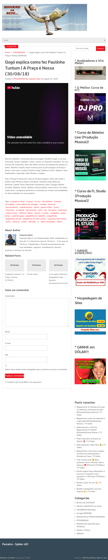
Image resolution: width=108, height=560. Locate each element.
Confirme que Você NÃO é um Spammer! (24, 382)
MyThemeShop (89, 558)
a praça (29, 201)
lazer (40, 210)
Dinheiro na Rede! (7, 558)
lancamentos (31, 210)
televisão (32, 222)
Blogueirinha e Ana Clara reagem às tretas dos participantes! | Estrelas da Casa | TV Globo (90, 453)
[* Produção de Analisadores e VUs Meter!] (90, 79)
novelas (45, 213)
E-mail (7, 343)
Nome (7, 332)
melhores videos (26, 213)
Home (7, 52)
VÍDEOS (80, 534)
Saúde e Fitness (83, 530)
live (45, 210)
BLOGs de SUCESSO (86, 503)
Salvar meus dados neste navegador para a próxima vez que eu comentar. (36, 369)
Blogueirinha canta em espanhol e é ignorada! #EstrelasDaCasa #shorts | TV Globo (91, 421)
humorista (10, 210)
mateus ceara (11, 213)
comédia (42, 204)
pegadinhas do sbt (13, 219)
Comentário (10, 296)
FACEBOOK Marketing (86, 510)
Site (6, 355)
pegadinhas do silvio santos (34, 219)
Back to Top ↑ (102, 558)
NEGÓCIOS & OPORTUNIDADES (91, 517)
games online (46, 207)
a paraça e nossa (17, 201)
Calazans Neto (34, 79)
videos (59, 222)
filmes (36, 207)
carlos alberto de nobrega (27, 204)
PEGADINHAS (19, 52)
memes (37, 213)
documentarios (12, 207)
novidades (54, 213)
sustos (24, 222)
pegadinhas (52, 216)
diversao (51, 204)
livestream (62, 210)
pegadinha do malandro (35, 216)
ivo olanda (20, 210)
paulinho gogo (18, 216)
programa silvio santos (57, 219)
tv (38, 222)
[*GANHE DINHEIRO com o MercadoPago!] (90, 286)
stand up (16, 222)
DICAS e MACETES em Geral (89, 506)
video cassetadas (48, 222)
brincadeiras (47, 201)
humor (56, 207)
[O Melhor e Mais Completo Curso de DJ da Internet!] (90, 123)
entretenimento (26, 207)
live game (52, 210)
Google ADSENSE (84, 513)
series (8, 222)
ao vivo (37, 201)
